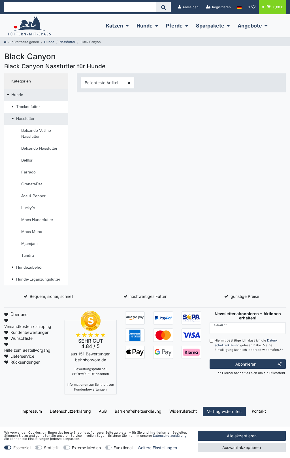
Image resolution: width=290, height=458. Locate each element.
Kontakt (259, 411)
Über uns (18, 314)
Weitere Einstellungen (157, 447)
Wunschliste (21, 338)
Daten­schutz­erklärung (70, 411)
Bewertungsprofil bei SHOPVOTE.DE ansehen (90, 371)
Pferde (174, 26)
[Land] (239, 7)
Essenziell (22, 447)
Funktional (123, 447)
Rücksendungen (25, 362)
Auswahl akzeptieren (241, 447)
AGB (103, 411)
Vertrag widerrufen (224, 411)
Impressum (32, 411)
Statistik (51, 447)
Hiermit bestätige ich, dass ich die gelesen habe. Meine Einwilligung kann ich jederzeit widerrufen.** (249, 345)
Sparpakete (210, 26)
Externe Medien (86, 447)
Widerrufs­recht (183, 411)
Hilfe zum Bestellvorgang (27, 350)
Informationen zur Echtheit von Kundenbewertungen (90, 387)
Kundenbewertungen (29, 332)
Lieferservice (22, 356)
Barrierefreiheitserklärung (138, 411)
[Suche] (163, 7)
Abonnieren (245, 364)
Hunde (145, 26)
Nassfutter (67, 42)
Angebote (250, 26)
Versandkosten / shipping (27, 326)
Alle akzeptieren (242, 435)
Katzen (114, 26)
